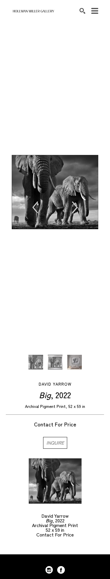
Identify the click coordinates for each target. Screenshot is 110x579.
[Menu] (94, 11)
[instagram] (49, 570)
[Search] (82, 11)
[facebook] (61, 570)
